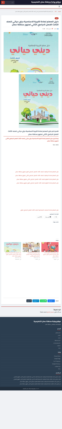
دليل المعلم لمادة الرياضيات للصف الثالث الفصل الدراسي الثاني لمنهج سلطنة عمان (37, 175)
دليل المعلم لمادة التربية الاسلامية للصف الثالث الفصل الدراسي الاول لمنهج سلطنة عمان (13, 254)
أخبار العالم (58, 333)
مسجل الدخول (50, 312)
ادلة (59, 348)
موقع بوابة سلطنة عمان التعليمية (29, 389)
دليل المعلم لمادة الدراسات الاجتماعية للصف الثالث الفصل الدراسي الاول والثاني (33, 254)
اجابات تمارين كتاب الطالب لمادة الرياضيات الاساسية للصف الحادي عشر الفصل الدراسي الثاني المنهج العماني (37, 379)
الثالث (56, 11)
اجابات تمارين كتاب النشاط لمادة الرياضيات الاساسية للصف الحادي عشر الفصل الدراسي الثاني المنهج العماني (37, 377)
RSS (59, 369)
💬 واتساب (43, 301)
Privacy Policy (57, 356)
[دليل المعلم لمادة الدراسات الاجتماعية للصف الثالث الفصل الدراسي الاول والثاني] (31, 247)
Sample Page (57, 359)
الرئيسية (59, 11)
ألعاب (59, 335)
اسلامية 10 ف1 (56, 361)
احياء (59, 338)
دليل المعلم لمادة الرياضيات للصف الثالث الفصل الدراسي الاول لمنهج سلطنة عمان (37, 171)
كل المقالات (57, 366)
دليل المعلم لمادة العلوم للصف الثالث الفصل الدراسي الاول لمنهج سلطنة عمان (38, 183)
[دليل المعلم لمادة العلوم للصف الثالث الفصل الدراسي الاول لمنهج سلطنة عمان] (50, 247)
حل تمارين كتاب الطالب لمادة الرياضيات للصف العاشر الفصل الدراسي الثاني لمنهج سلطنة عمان (40, 384)
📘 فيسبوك (51, 301)
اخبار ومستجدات (56, 343)
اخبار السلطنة (57, 340)
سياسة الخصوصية (56, 364)
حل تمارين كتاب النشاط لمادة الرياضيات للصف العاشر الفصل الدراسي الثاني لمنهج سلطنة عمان (40, 381)
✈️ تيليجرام (35, 301)
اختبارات (58, 346)
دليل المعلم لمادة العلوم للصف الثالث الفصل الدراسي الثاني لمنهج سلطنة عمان (37, 179)
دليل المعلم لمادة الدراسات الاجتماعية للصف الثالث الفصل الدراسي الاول (39, 210)
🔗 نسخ (29, 301)
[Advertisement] (31, 153)
